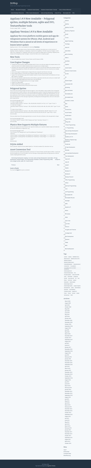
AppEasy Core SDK (69, 27)
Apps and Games (69, 90)
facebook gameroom (68, 270)
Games (66, 106)
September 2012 (68, 414)
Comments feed (67, 453)
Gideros (66, 57)
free (75, 272)
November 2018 (68, 322)
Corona (66, 37)
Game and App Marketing (47, 13)
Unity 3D (67, 162)
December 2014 (68, 372)
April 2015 (67, 366)
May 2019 (67, 314)
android (65, 256)
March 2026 (67, 301)
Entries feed (66, 451)
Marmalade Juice (69, 93)
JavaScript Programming (70, 186)
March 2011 (67, 441)
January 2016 (68, 359)
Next (58, 165)
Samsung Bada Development (71, 153)
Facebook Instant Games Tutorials (49, 9)
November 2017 (68, 335)
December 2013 (68, 391)
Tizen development (69, 156)
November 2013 (68, 393)
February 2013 (68, 407)
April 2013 (67, 403)
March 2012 (67, 426)
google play (76, 276)
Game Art (67, 47)
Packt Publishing (72, 289)
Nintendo (67, 150)
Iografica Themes (51, 465)
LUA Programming (29, 159)
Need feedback (77, 287)
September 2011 (68, 437)
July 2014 (67, 382)
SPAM (66, 217)
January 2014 (68, 389)
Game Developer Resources (17, 13)
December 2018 (68, 320)
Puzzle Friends (68, 112)
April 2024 (67, 305)
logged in (18, 170)
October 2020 (68, 307)
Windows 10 (67, 171)
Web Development (69, 236)
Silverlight (67, 200)
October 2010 (68, 443)
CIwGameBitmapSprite (68, 264)
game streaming (68, 54)
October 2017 (68, 337)
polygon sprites (16, 161)
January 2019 (68, 318)
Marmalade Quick (69, 97)
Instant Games (68, 68)
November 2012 (68, 410)
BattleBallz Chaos (76, 256)
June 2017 (67, 345)
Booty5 (66, 34)
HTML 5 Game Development (32, 13)
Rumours (67, 226)
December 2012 (68, 408)
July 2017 (67, 343)
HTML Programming (70, 180)
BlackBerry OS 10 (69, 136)
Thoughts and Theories (70, 229)
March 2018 (67, 334)
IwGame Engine (20, 159)
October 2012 (68, 412)
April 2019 (67, 316)
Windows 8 (67, 174)
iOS (65, 77)
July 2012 (67, 418)
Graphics (67, 64)
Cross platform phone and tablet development (70, 268)
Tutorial (69, 293)
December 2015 (68, 360)
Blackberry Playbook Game (69, 262)
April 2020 (67, 310)
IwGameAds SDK (68, 84)
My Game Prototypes (21, 9)
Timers (65, 293)
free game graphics (67, 274)
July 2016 (67, 355)
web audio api (66, 295)
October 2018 (68, 324)
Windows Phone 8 (69, 177)
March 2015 (67, 368)
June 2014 (67, 383)
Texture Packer (29, 161)
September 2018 (68, 326)
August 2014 (68, 380)
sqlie (22, 161)
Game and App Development (40, 158)
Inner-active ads (71, 278)
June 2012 (67, 420)
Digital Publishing (69, 41)
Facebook (67, 239)
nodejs (66, 242)
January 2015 (68, 370)
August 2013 (68, 397)
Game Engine (70, 276)
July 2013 (67, 399)
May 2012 (67, 422)
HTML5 (66, 183)
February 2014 (68, 387)
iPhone (65, 280)
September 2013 (68, 395)
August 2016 (68, 353)
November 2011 (68, 433)
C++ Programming (69, 128)
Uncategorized (68, 233)
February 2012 (68, 428)
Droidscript (67, 144)
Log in (65, 449)
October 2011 (68, 435)
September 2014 (68, 378)
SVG (24, 161)
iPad (78, 278)
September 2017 (68, 339)
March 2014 (67, 385)
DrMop (14, 3)
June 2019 (67, 312)
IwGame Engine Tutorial (68, 283)
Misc (73, 13)
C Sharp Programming (70, 125)
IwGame (74, 280)
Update (78, 293)
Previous (13, 165)
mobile (72, 287)
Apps (66, 103)
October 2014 (68, 376)
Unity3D (67, 165)
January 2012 (68, 430)
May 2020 (67, 309)
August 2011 (68, 439)
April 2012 (67, 424)
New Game (66, 289)
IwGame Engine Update (68, 285)
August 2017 (68, 341)
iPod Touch (70, 280)
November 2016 (68, 349)
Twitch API (67, 159)
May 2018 (67, 332)
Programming (46, 159)
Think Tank (67, 220)
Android (67, 20)
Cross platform (73, 266)
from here (36, 47)
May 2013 (67, 401)
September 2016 (68, 351)
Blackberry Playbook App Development (70, 140)
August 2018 (68, 328)
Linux (66, 188)
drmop (24, 28)
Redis (66, 245)
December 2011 (68, 431)
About (12, 9)
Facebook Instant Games (33, 9)
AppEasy (26, 158)
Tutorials (73, 293)
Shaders (67, 168)
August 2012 (68, 416)
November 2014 (68, 374)
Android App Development (17, 158)
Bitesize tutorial (67, 258)
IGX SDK (67, 73)
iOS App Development (70, 147)
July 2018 (67, 330)
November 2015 (68, 362)
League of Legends (77, 285)
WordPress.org (67, 455)
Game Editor (50, 158)
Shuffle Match (68, 115)
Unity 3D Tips (58, 13)
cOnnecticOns (68, 109)
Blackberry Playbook (69, 30)
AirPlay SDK (67, 122)
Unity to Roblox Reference (65, 9)
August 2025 (68, 303)
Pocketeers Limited (38, 159)
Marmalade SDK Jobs (70, 197)
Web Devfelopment (69, 248)
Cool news (31, 158)
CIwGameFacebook (76, 264)
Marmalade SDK (67, 13)
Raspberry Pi (68, 207)
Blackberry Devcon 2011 (75, 258)
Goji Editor (67, 61)
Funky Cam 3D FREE (75, 274)
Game (65, 276)
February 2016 (68, 357)
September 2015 (68, 364)
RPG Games (67, 214)
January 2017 (68, 347)
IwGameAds (66, 282)
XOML (51, 159)
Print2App (67, 44)
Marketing (67, 87)
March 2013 (67, 405)
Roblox (66, 210)
